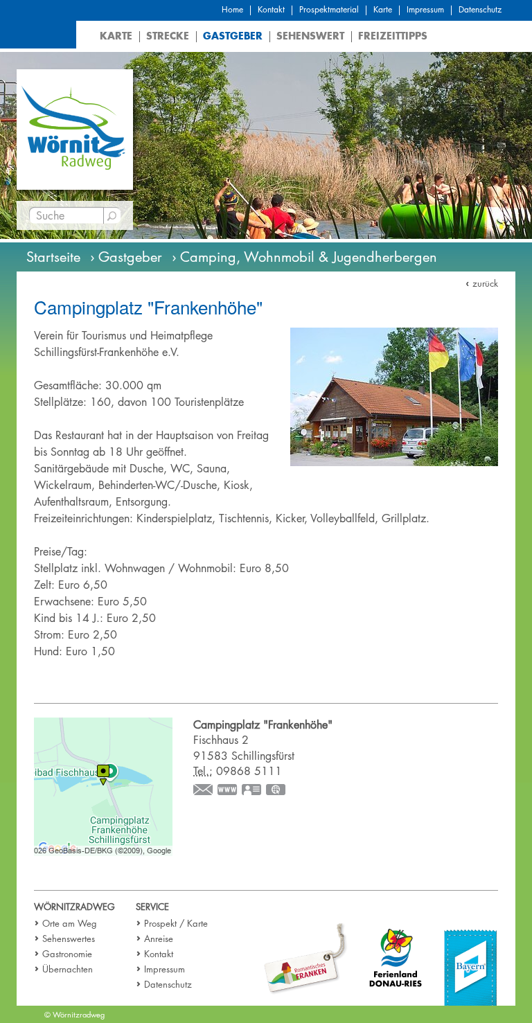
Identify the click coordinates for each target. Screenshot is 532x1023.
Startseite (53, 257)
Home (232, 10)
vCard (252, 791)
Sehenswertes (68, 938)
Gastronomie (67, 954)
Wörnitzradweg (74, 906)
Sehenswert (310, 35)
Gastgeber (233, 35)
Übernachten (67, 969)
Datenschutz (480, 10)
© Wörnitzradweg (74, 1014)
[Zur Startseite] (75, 128)
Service (152, 906)
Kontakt (271, 10)
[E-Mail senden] (203, 791)
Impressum (425, 10)
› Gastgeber (126, 257)
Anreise (158, 938)
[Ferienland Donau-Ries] (396, 956)
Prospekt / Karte (176, 923)
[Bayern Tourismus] (470, 966)
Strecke (167, 35)
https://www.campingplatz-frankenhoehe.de (228, 791)
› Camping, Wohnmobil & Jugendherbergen (304, 257)
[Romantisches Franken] (306, 958)
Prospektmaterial (329, 10)
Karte (382, 10)
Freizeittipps (392, 35)
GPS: (276, 791)
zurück (485, 283)
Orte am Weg (69, 923)
